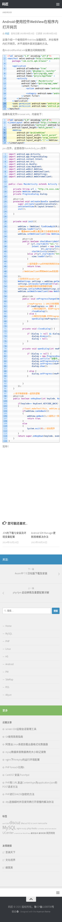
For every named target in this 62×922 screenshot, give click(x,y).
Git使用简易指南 (14, 736)
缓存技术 (34, 833)
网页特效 (50, 833)
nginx (19, 828)
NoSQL (24, 829)
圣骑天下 (10, 852)
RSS (7, 687)
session (53, 829)
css (7, 823)
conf (3, 823)
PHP (7, 641)
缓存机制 (42, 833)
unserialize (18, 833)
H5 (6, 656)
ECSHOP (34, 823)
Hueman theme (43, 911)
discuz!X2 (25, 823)
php (29, 828)
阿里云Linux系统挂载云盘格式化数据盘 (26, 744)
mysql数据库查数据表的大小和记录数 (25, 752)
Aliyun (8, 694)
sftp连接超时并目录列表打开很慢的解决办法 (29, 801)
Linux (8, 648)
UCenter (8, 833)
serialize (48, 829)
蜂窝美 (9, 867)
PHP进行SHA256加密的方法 (19, 794)
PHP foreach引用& (14, 767)
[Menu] (58, 4)
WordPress (26, 833)
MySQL (8, 633)
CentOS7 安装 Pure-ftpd (17, 774)
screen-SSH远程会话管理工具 (20, 729)
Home (8, 625)
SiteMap (9, 679)
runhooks (40, 829)
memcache (42, 823)
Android (7, 12)
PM (6, 671)
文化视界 (10, 859)
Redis (34, 828)
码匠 (5, 4)
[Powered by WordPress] (18, 912)
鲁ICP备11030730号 (44, 906)
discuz (14, 822)
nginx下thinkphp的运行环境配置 (22, 759)
